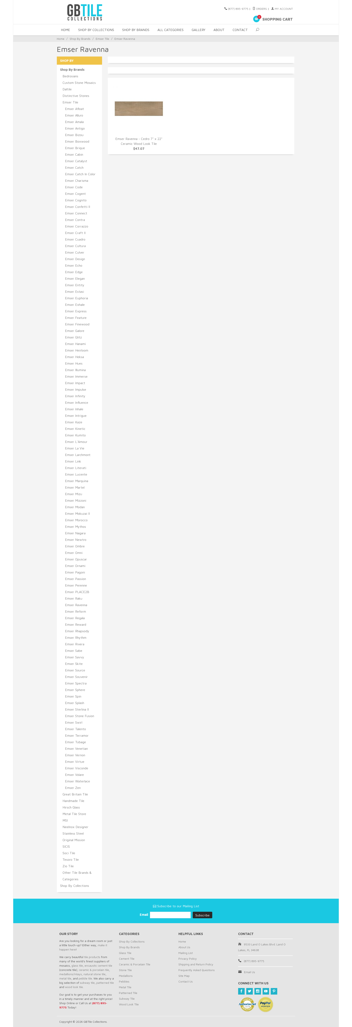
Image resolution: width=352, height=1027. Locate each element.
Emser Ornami (75, 566)
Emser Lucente (76, 474)
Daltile (67, 89)
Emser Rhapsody (77, 631)
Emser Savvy (74, 657)
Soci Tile (69, 853)
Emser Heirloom (76, 350)
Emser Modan (75, 507)
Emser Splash (74, 703)
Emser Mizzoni (75, 500)
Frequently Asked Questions (196, 970)
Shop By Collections (96, 30)
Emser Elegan (75, 278)
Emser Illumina (75, 370)
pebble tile (85, 978)
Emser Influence (76, 402)
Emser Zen (73, 788)
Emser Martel (75, 487)
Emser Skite (74, 663)
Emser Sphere (75, 690)
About (218, 30)
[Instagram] (257, 991)
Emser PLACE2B (77, 592)
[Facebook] (241, 991)
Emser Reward (75, 624)
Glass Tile (125, 953)
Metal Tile (125, 987)
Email (144, 914)
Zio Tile (68, 866)
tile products (92, 957)
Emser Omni (73, 553)
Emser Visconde (76, 768)
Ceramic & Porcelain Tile (134, 964)
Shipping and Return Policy (195, 964)
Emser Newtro (75, 539)
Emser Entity (74, 285)
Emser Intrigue (76, 415)
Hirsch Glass (71, 807)
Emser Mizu (73, 494)
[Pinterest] (274, 991)
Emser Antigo (75, 128)
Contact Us (185, 981)
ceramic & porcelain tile (94, 970)
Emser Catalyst (76, 161)
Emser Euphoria (76, 298)
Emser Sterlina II (77, 709)
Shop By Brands (135, 30)
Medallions (126, 975)
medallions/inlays (70, 974)
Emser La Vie (74, 448)
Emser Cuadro (75, 239)
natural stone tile (95, 974)
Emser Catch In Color (80, 174)
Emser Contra (75, 220)
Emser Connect (76, 213)
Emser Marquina (76, 481)
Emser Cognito (76, 200)
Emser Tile (102, 38)
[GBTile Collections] (96, 12)
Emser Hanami (75, 344)
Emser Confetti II (77, 207)
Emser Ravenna (76, 605)
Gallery (198, 30)
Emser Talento (75, 729)
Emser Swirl (73, 722)
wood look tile (74, 987)
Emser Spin (73, 696)
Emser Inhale (74, 409)
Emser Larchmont (77, 455)
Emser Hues (73, 363)
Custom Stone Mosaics (79, 82)
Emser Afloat (74, 109)
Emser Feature (76, 317)
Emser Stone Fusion (79, 716)
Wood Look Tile (129, 1004)
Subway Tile (127, 998)
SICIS (66, 846)
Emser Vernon (75, 755)
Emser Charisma (76, 180)
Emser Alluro (74, 115)
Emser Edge (74, 272)
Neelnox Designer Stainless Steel (75, 830)
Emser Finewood (77, 324)
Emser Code (74, 187)
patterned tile (105, 982)
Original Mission (74, 840)
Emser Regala (75, 618)
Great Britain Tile (75, 794)
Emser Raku (73, 598)
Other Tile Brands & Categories (77, 876)
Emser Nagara (75, 533)
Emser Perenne (76, 585)
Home (65, 30)
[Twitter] (249, 991)
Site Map (184, 975)
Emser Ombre (75, 546)
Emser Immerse (76, 376)
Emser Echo (73, 265)
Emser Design (75, 259)
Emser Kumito (75, 435)
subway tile (87, 982)
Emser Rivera (74, 644)
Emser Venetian (76, 748)
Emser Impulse (75, 389)
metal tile (65, 978)
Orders (261, 8)
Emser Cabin (74, 154)
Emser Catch (74, 167)
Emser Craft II (75, 233)
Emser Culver (74, 252)
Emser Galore (74, 331)
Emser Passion (75, 579)
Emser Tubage (75, 742)
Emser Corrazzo (76, 226)
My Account (283, 8)
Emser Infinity (75, 396)
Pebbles (124, 981)
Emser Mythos (75, 526)
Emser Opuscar (76, 559)
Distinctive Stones (76, 96)
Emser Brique (75, 148)
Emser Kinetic (75, 428)
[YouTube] (266, 991)
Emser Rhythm (75, 637)
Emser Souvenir (76, 677)
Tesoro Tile (71, 859)
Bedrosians (70, 76)
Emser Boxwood (77, 141)
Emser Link (73, 461)
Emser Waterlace (77, 781)
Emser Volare (74, 774)
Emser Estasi (74, 291)
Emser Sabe (73, 650)
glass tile (77, 965)
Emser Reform (75, 611)
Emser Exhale (75, 304)
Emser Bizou (74, 135)
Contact (240, 30)
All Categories (170, 30)
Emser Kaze (73, 422)
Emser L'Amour (76, 442)
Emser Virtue (74, 761)
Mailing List (185, 953)
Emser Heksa (74, 357)
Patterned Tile (128, 993)
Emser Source (75, 670)
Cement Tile (126, 958)
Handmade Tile (73, 801)
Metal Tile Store (74, 814)
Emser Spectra (76, 683)
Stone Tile (125, 970)
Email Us (249, 972)
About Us (184, 947)
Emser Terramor (77, 735)
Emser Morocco (76, 520)
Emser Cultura (75, 246)
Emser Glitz (73, 337)
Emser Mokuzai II (77, 513)
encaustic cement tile (98, 965)
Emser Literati (75, 468)
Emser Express (76, 311)
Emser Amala (74, 122)
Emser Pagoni (75, 572)
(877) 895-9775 (238, 8)
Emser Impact (75, 383)
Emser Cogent (75, 193)
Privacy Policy (187, 958)
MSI (65, 820)
